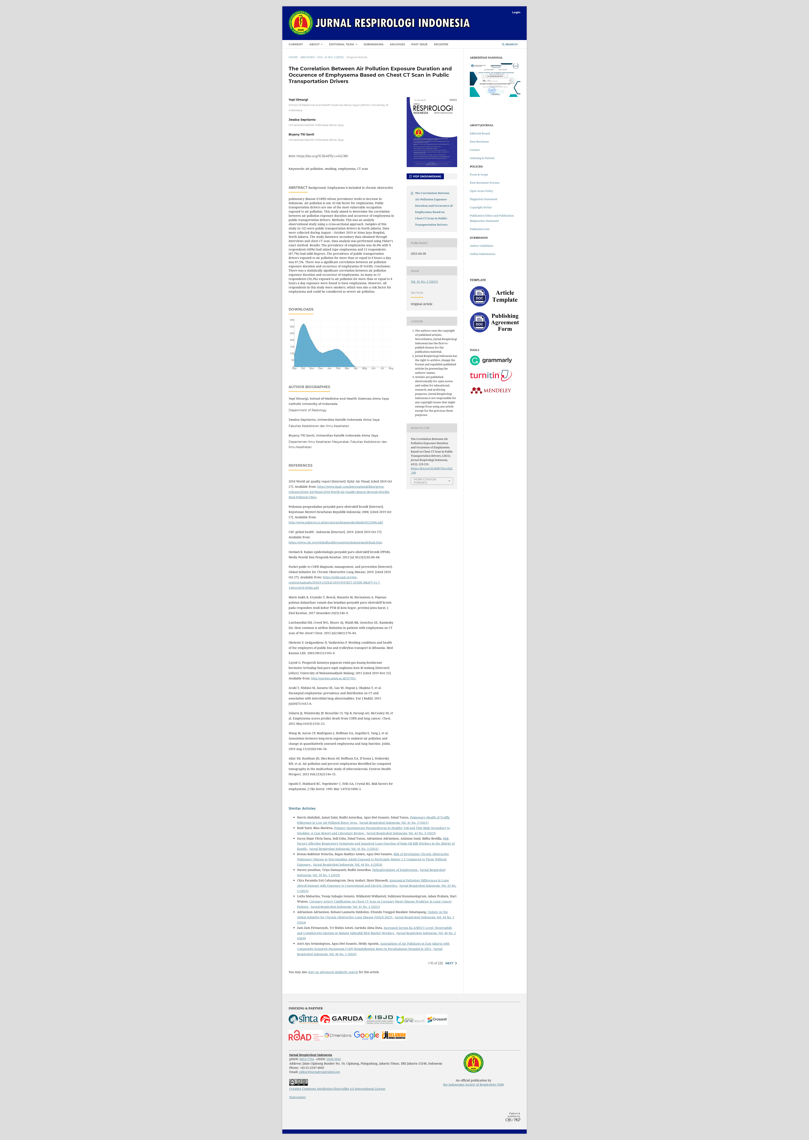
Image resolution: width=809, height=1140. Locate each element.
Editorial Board (480, 133)
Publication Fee (480, 229)
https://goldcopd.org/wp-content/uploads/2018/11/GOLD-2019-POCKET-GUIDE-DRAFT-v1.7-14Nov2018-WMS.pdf (334, 582)
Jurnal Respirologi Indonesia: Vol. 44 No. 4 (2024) (347, 865)
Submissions (373, 44)
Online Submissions (482, 254)
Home (293, 57)
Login (516, 12)
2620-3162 (334, 1059)
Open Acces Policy (481, 191)
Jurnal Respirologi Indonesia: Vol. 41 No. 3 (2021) (394, 823)
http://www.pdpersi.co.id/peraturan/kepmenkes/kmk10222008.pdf (336, 522)
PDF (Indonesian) (426, 176)
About (314, 44)
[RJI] (394, 1039)
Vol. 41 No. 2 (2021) (330, 57)
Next (449, 963)
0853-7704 (307, 1059)
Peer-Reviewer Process (485, 183)
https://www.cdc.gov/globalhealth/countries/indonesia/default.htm (335, 542)
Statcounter (297, 1097)
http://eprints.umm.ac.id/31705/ (333, 678)
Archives (397, 44)
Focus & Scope (479, 174)
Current (296, 44)
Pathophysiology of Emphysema (395, 870)
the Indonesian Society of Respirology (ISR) (473, 1084)
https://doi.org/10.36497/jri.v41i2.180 (322, 156)
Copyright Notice (481, 207)
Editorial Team (342, 44)
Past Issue (419, 44)
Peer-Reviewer (479, 141)
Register (441, 44)
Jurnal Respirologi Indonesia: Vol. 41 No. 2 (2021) (345, 907)
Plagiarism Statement (483, 199)
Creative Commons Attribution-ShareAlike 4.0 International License (337, 1089)
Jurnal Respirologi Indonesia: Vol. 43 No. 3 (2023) (401, 833)
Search (511, 44)
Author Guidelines (481, 246)
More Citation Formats (425, 481)
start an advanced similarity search (333, 972)
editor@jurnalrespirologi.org (319, 1072)
